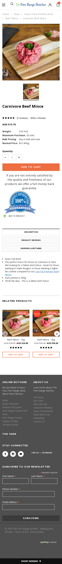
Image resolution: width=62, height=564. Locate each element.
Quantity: (7, 151)
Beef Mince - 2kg (46, 339)
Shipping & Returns (31, 248)
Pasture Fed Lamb (11, 407)
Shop (16, 14)
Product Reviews (31, 240)
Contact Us (39, 421)
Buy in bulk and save (29, 139)
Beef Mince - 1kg (16, 339)
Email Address (10, 502)
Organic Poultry (10, 421)
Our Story (38, 397)
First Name (9, 476)
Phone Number (11, 489)
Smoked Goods (10, 424)
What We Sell (40, 404)
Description (31, 232)
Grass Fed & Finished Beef (38, 14)
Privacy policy (37, 531)
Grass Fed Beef (10, 403)
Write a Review (38, 117)
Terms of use (21, 531)
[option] (31, 52)
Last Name (38, 476)
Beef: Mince (11, 18)
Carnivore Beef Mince (34, 18)
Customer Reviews (43, 407)
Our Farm (38, 400)
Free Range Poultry (12, 417)
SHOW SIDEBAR (29, 561)
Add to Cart (16, 355)
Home (5, 14)
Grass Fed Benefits (43, 411)
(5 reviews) (22, 117)
